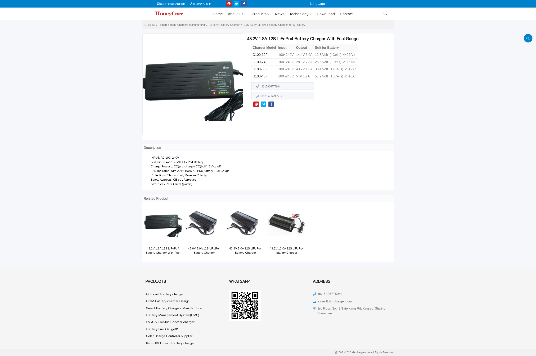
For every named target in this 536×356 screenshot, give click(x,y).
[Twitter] (263, 104)
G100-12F (260, 55)
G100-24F (260, 62)
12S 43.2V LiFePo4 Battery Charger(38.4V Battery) (275, 24)
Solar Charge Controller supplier (169, 336)
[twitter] (236, 3)
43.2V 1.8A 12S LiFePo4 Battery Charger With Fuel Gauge (163, 251)
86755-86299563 (272, 96)
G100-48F (260, 76)
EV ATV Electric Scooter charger (170, 322)
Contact (346, 14)
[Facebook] (271, 104)
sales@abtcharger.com (172, 3)
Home (218, 14)
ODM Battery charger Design (167, 301)
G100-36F (260, 69)
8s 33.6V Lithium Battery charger (170, 343)
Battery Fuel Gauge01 (162, 329)
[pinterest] (229, 3)
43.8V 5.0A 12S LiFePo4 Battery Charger (204, 250)
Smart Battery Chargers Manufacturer (182, 24)
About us (235, 14)
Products (259, 14)
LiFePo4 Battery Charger (225, 24)
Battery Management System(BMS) (172, 315)
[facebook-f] (244, 3)
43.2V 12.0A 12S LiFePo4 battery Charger (287, 250)
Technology (298, 14)
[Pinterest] (256, 104)
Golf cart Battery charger (165, 294)
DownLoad (326, 14)
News (279, 14)
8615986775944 (201, 3)
